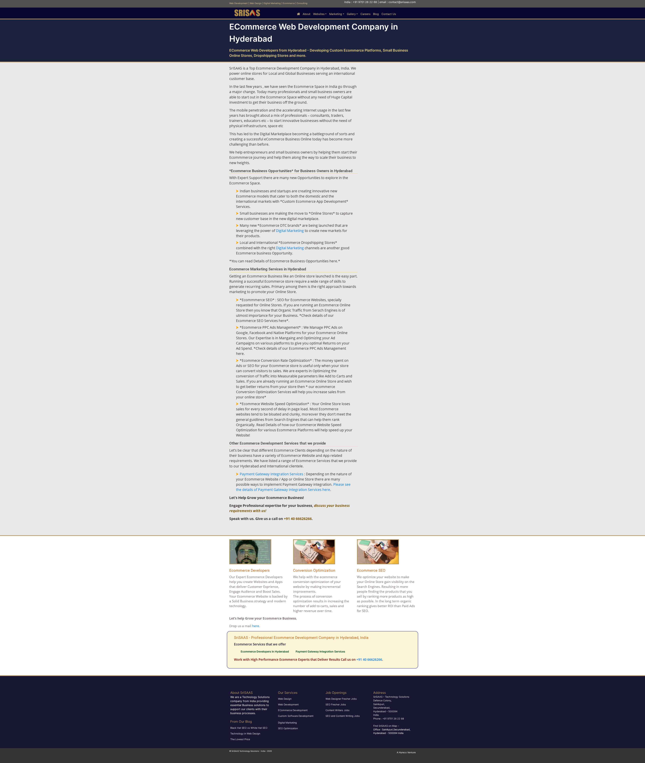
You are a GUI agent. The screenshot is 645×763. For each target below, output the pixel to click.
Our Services (287, 693)
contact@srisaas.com (402, 2)
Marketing (335, 14)
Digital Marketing (272, 3)
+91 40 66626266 (298, 518)
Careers (365, 14)
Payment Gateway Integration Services (271, 474)
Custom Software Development (295, 715)
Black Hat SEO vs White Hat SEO (248, 727)
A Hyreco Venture (406, 752)
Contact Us (388, 14)
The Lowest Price (240, 739)
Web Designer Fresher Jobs (341, 698)
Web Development (238, 3)
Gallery (351, 14)
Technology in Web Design (245, 733)
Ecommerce (289, 3)
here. (256, 626)
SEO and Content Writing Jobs (343, 715)
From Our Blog (241, 722)
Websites (319, 14)
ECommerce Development (293, 710)
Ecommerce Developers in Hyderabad (265, 651)
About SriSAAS (241, 693)
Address (379, 693)
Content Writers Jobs (338, 710)
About (306, 14)
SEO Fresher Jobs (336, 704)
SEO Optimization (288, 728)
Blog (376, 14)
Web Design (256, 3)
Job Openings (336, 693)
